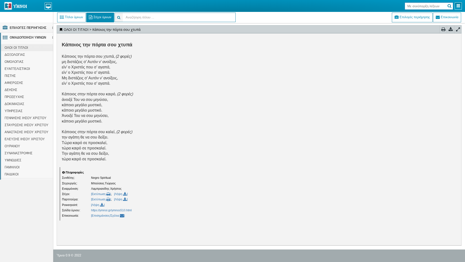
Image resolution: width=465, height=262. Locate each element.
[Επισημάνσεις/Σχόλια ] (108, 215)
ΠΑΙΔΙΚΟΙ (12, 174)
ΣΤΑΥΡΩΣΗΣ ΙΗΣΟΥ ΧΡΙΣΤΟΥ (26, 125)
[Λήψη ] (121, 194)
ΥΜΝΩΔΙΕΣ (13, 160)
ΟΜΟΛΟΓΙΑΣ (14, 62)
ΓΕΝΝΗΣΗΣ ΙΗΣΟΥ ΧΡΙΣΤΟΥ (25, 118)
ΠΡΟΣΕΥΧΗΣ (14, 97)
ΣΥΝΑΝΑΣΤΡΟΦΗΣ (18, 153)
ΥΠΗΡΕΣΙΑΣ (14, 111)
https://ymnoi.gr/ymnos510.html (111, 210)
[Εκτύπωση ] (101, 194)
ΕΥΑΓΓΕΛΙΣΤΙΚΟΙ (17, 69)
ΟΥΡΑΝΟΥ (12, 146)
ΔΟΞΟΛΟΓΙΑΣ (15, 55)
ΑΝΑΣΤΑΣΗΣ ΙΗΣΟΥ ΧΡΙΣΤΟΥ (26, 132)
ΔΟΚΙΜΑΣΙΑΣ (14, 104)
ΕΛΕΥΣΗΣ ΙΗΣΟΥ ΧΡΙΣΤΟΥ (25, 139)
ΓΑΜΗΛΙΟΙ (12, 167)
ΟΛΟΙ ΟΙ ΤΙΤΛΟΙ (16, 47)
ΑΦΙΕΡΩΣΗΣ (14, 83)
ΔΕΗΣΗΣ (11, 90)
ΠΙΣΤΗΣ (10, 76)
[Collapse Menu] (458, 6)
